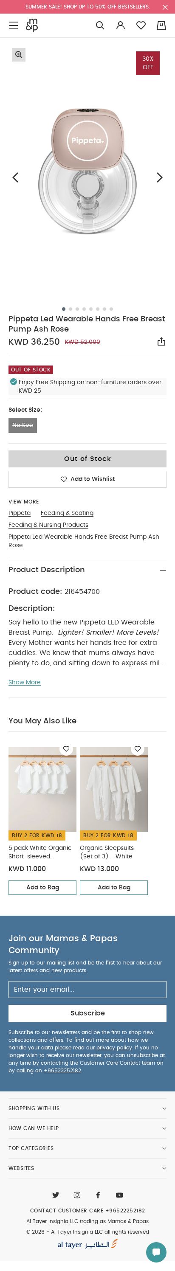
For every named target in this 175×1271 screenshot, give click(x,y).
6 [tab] (97, 309)
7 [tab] (104, 309)
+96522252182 (62, 1070)
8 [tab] (111, 309)
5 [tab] (91, 309)
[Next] (160, 177)
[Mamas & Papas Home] (32, 25)
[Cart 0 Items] (161, 25)
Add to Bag (42, 888)
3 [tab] (77, 309)
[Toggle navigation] (13, 25)
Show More (24, 683)
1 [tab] (63, 309)
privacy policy (114, 1047)
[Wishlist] (66, 749)
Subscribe (88, 1013)
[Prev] (15, 177)
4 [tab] (84, 309)
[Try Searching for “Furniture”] (100, 25)
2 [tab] (70, 309)
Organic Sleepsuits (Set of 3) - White (107, 852)
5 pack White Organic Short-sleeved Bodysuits (39, 853)
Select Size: (25, 410)
